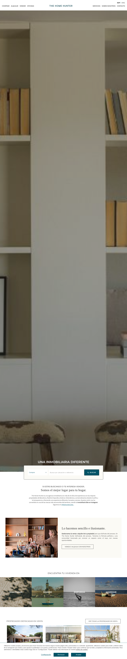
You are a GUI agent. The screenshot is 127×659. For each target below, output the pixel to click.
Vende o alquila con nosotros (77, 547)
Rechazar (61, 655)
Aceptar (78, 655)
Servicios (96, 6)
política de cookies (82, 649)
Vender (23, 6)
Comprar (5, 6)
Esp (118, 3)
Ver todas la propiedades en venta (102, 621)
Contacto (121, 6)
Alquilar (14, 6)
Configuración (46, 655)
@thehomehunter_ (67, 505)
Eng (123, 3)
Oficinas (30, 6)
